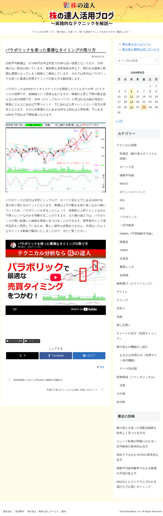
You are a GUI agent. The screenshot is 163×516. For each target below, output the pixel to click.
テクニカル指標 (15, 341)
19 (131, 101)
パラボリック (33, 341)
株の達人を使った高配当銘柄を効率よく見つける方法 (137, 430)
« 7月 (119, 121)
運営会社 (7, 511)
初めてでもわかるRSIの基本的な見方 (138, 457)
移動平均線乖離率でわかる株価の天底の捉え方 (137, 471)
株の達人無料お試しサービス (140, 49)
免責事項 (19, 511)
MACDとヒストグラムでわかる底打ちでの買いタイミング (136, 484)
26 (131, 107)
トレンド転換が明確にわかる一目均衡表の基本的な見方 (137, 444)
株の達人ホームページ (136, 44)
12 (131, 96)
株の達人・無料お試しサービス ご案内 (47, 511)
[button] (156, 60)
